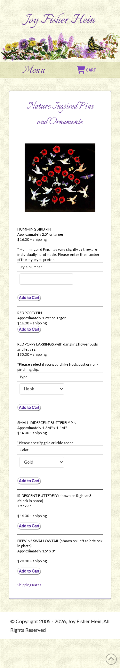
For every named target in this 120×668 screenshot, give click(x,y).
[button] (33, 70)
